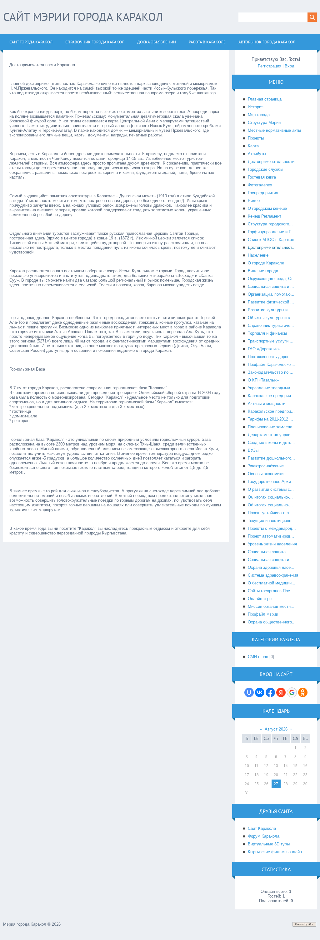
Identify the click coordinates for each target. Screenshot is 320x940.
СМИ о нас (258, 656)
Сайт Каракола (262, 828)
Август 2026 (276, 729)
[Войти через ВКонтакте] (259, 692)
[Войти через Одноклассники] (303, 692)
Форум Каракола (263, 836)
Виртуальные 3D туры (269, 844)
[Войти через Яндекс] (281, 692)
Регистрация (269, 66)
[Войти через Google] (292, 692)
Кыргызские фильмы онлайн (275, 851)
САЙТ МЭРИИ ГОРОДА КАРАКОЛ (83, 16)
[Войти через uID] (249, 692)
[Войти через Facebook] (270, 692)
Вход (289, 66)
